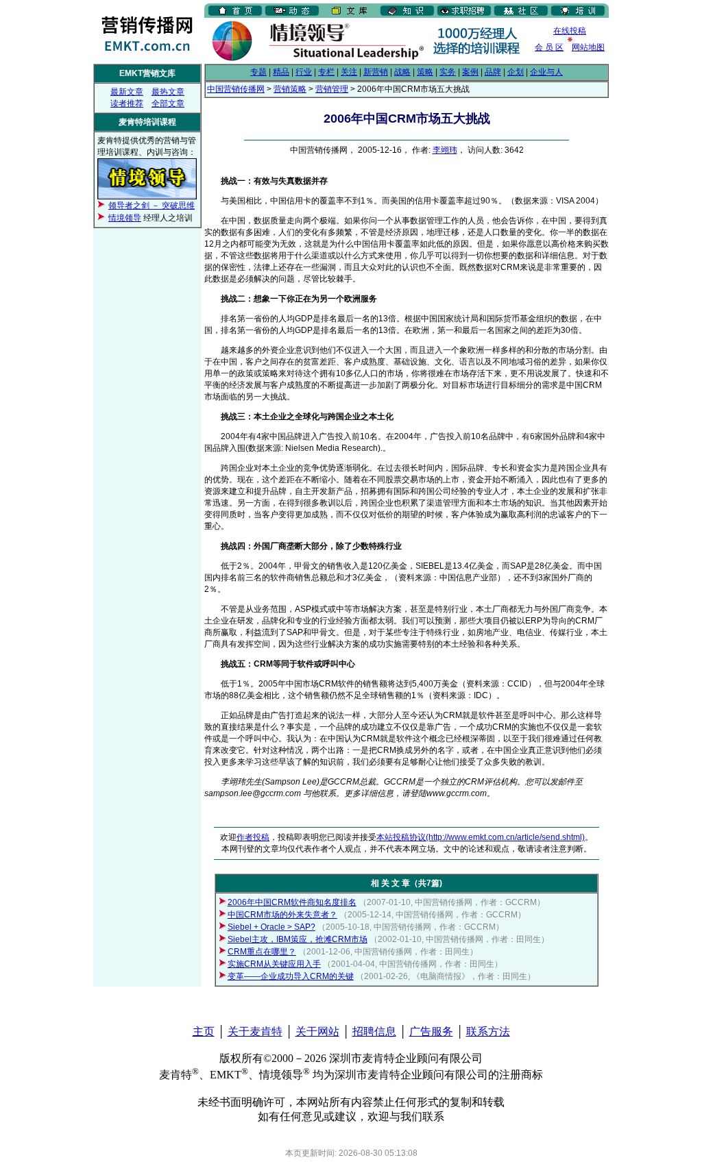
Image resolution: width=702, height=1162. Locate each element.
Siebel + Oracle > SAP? (271, 927)
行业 (303, 72)
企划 (515, 72)
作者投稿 (253, 837)
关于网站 (317, 1031)
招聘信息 (374, 1031)
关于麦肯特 (255, 1031)
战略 (402, 72)
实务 (447, 72)
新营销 (375, 72)
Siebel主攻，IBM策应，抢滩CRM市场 (297, 939)
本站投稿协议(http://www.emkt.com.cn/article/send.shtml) (480, 837)
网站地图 (588, 47)
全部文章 (168, 103)
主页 (204, 1031)
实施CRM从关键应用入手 (274, 964)
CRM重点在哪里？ (262, 951)
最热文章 (168, 92)
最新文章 (126, 92)
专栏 (326, 72)
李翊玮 (445, 150)
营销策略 (290, 89)
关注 (349, 72)
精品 (281, 72)
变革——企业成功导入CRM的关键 (291, 976)
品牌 (493, 72)
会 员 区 (549, 47)
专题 (258, 72)
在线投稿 (569, 31)
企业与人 (546, 72)
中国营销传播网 (236, 89)
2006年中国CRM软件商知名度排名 (292, 902)
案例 (470, 72)
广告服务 (431, 1031)
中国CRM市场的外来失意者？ (282, 914)
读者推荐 (126, 103)
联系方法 (488, 1031)
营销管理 (331, 89)
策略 (425, 72)
